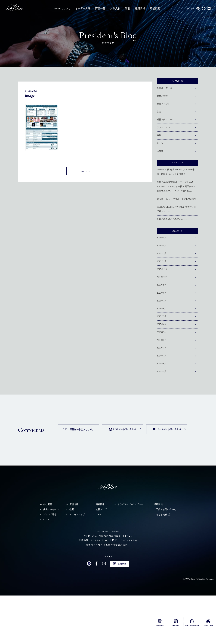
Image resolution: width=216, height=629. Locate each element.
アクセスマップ (77, 514)
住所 (71, 509)
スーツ (160, 143)
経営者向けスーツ (165, 119)
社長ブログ (101, 509)
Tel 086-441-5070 (108, 531)
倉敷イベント (163, 104)
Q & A (99, 514)
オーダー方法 (82, 8)
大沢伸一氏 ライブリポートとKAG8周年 (176, 199)
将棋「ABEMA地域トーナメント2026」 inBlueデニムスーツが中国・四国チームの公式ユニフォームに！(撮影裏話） (177, 186)
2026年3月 (162, 253)
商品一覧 (100, 8)
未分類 (160, 151)
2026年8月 (162, 238)
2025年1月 (162, 348)
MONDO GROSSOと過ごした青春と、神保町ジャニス (176, 209)
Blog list (84, 171)
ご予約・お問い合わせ (165, 509)
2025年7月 (162, 301)
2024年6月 (162, 363)
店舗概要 (155, 8)
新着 (127, 8)
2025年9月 (162, 285)
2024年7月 (162, 356)
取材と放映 (162, 96)
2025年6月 (162, 308)
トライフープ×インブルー (130, 504)
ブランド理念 (49, 514)
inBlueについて (62, 8)
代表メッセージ (51, 509)
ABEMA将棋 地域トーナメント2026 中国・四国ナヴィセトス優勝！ (176, 171)
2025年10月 (162, 277)
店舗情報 (73, 504)
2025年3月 (162, 332)
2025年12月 (162, 269)
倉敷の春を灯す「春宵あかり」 (172, 219)
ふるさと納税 (160, 514)
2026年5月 (162, 245)
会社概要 (47, 504)
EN (192, 8)
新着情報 (100, 504)
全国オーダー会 (164, 88)
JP (188, 8)
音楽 (159, 111)
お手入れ (115, 8)
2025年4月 (162, 324)
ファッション (163, 127)
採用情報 (140, 8)
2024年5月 (162, 371)
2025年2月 (162, 340)
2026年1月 (162, 261)
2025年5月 (162, 316)
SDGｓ (46, 519)
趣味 (159, 135)
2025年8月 (162, 293)
